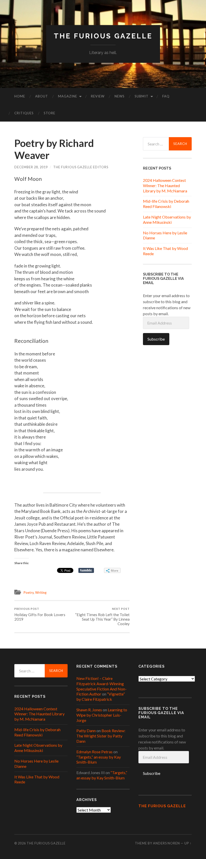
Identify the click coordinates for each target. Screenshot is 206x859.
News (120, 96)
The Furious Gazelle (103, 36)
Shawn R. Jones (89, 709)
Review (98, 96)
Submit (141, 96)
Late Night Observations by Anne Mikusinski (167, 219)
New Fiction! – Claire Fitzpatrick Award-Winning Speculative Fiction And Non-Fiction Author (101, 686)
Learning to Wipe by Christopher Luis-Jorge (101, 715)
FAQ (166, 96)
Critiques (24, 113)
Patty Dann (86, 730)
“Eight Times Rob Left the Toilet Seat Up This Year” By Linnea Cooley (102, 616)
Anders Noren (166, 843)
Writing (40, 592)
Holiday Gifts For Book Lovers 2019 (39, 614)
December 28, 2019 (31, 167)
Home (19, 96)
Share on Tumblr (86, 570)
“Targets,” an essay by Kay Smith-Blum (101, 775)
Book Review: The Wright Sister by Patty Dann (100, 735)
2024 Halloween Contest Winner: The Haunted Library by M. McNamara (165, 185)
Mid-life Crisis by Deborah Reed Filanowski (166, 204)
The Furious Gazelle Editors (80, 167)
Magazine (67, 96)
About (41, 96)
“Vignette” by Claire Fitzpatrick (100, 696)
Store (49, 113)
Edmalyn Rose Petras (94, 751)
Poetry (28, 592)
